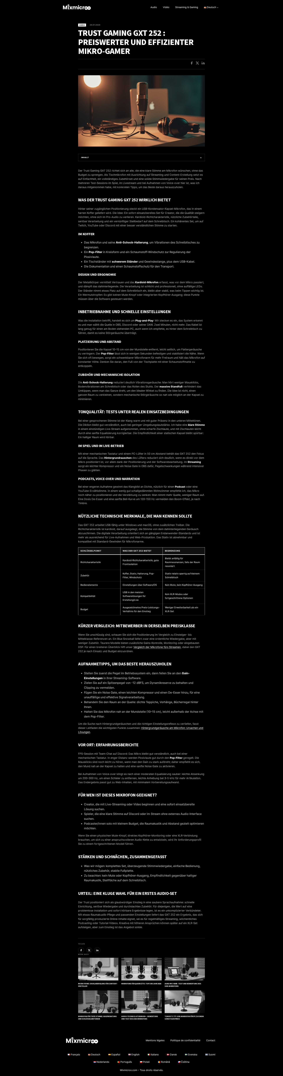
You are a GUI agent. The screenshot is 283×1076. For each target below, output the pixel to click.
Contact (210, 1040)
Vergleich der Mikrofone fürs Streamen (157, 647)
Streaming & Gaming (186, 7)
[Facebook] (191, 63)
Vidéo (166, 7)
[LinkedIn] (203, 63)
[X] (197, 63)
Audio (153, 7)
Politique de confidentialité (185, 1040)
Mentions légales (155, 1040)
